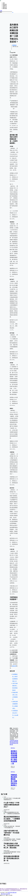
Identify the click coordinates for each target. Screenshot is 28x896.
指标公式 (5, 7)
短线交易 (14, 666)
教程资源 (5, 8)
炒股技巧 (5, 5)
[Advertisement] (14, 18)
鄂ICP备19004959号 (5, 893)
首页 (4, 2)
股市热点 (5, 4)
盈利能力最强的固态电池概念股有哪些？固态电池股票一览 (14, 757)
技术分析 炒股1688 (12, 892)
